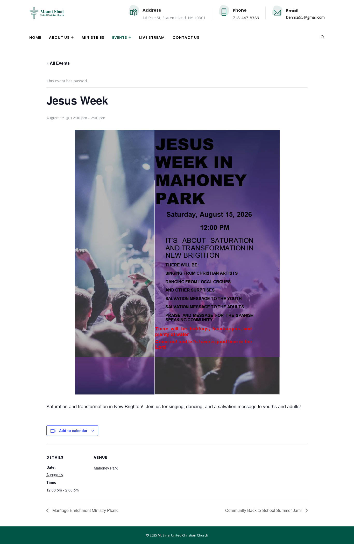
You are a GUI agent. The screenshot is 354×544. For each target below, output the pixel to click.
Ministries (93, 37)
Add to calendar (73, 430)
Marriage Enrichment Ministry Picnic (84, 510)
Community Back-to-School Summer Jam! (264, 510)
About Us (59, 37)
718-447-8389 (246, 17)
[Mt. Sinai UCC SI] (46, 13)
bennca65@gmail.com (305, 17)
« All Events (58, 63)
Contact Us (186, 37)
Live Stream (152, 37)
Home (35, 37)
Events (119, 37)
